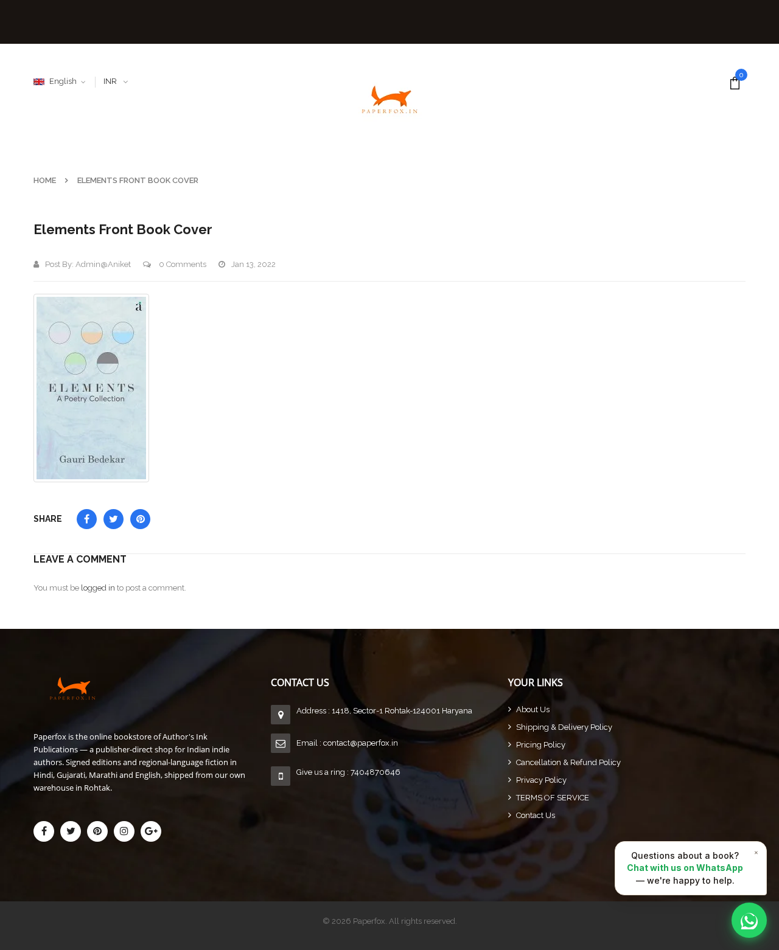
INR (110, 81)
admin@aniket (103, 264)
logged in (98, 587)
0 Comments (181, 264)
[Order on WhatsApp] (749, 920)
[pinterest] (97, 831)
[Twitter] (70, 831)
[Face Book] (43, 831)
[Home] (152, 688)
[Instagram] (124, 831)
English (63, 81)
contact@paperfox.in (360, 742)
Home (44, 180)
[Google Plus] (151, 831)
